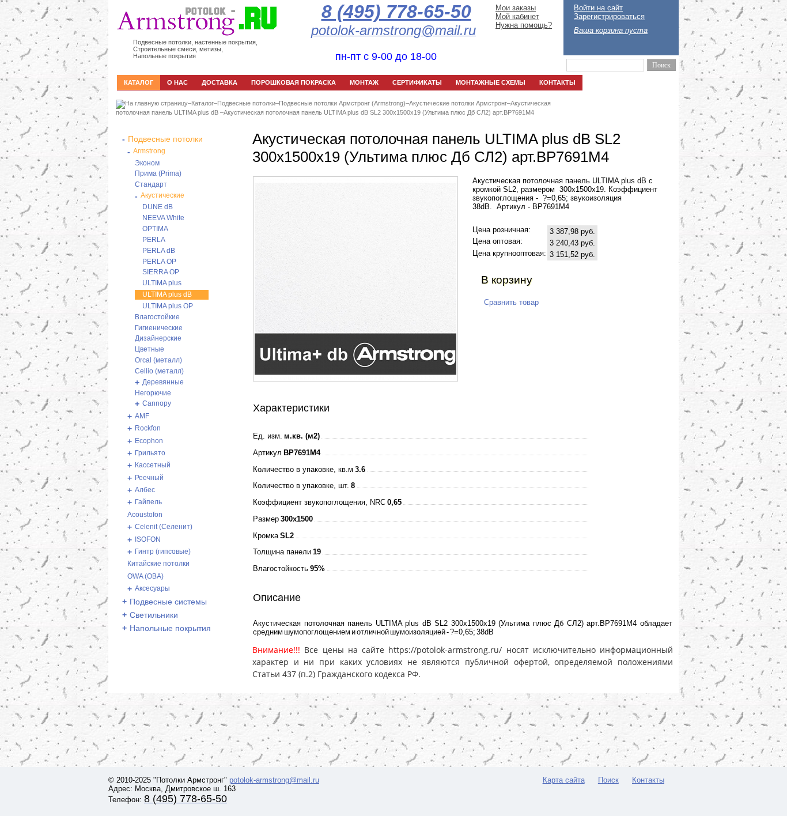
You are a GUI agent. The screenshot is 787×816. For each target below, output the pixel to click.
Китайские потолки (158, 564)
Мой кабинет (517, 16)
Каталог (202, 103)
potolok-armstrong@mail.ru (274, 780)
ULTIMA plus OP (167, 306)
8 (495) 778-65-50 (396, 11)
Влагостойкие (157, 317)
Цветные (149, 349)
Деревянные (163, 382)
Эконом (147, 163)
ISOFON (148, 539)
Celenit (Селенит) (163, 527)
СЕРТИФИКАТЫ (417, 82)
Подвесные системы (168, 601)
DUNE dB (157, 207)
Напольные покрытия (170, 628)
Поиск (608, 780)
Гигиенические (159, 328)
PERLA (153, 240)
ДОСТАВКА (219, 82)
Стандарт (151, 184)
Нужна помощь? (523, 25)
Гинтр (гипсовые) (163, 551)
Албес (145, 490)
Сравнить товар (511, 302)
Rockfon (148, 428)
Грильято (150, 453)
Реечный (149, 478)
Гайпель (148, 502)
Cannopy (156, 403)
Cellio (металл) (159, 371)
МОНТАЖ (364, 82)
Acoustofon (144, 515)
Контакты (648, 780)
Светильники (154, 614)
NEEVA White (163, 218)
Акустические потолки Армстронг (458, 103)
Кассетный (153, 465)
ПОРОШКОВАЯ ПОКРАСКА (293, 82)
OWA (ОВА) (145, 576)
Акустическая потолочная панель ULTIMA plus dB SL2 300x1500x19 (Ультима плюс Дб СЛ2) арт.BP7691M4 (379, 112)
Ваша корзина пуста (611, 30)
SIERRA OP (160, 272)
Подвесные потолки (246, 103)
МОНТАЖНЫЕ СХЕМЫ (490, 82)
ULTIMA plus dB (167, 294)
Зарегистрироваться (609, 16)
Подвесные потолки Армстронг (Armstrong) (342, 103)
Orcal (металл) (158, 360)
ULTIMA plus (161, 283)
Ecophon (149, 441)
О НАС (177, 82)
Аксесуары (152, 588)
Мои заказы (515, 7)
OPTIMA (155, 229)
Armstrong (149, 151)
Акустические (162, 195)
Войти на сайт (598, 7)
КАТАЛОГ (138, 82)
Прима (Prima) (158, 173)
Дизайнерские (158, 338)
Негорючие (153, 393)
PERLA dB (158, 251)
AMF (142, 416)
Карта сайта (564, 780)
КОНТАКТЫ (557, 82)
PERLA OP (159, 262)
